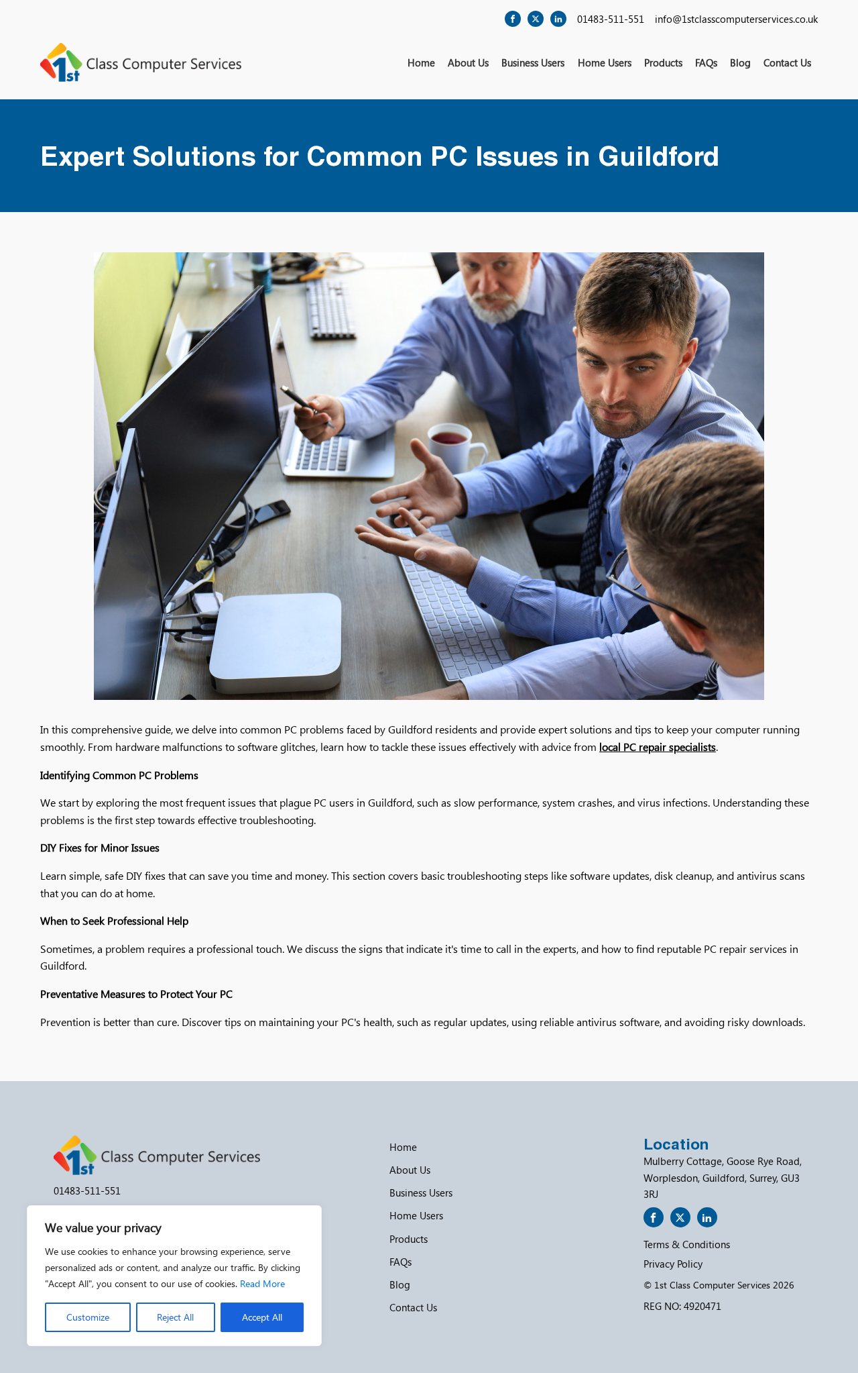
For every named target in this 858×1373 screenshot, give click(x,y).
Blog (740, 62)
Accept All (262, 1317)
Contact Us (787, 62)
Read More (262, 1283)
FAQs (706, 62)
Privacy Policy (673, 1263)
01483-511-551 (610, 19)
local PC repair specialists (657, 747)
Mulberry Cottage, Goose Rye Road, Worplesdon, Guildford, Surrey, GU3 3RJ (723, 1177)
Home (421, 62)
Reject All (175, 1317)
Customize (87, 1317)
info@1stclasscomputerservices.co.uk (736, 19)
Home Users (604, 62)
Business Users (532, 62)
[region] (174, 1275)
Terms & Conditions (687, 1244)
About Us (468, 62)
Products (663, 62)
